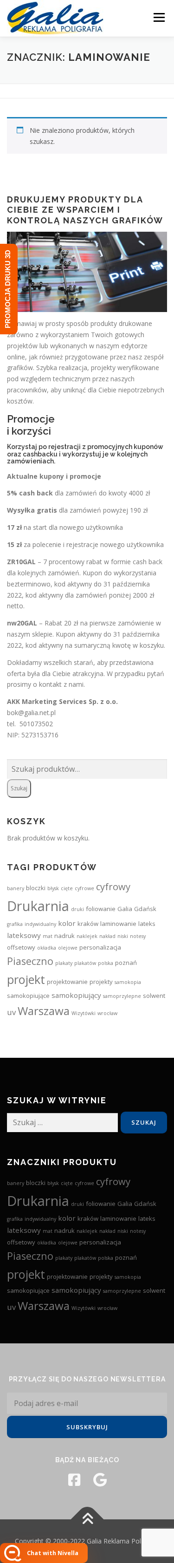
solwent (154, 995)
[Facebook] (74, 1480)
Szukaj (19, 788)
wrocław (107, 1013)
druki (77, 909)
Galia (124, 909)
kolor (67, 923)
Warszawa (44, 1010)
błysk (53, 888)
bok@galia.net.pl (31, 712)
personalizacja (100, 947)
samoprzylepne (122, 996)
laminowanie (118, 923)
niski (122, 936)
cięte (67, 888)
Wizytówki (83, 1013)
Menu (159, 17)
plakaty (63, 963)
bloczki (35, 888)
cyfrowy (113, 886)
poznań (126, 962)
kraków (87, 923)
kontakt (50, 684)
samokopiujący (76, 995)
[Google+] (100, 1480)
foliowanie (101, 909)
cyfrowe (84, 888)
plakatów (85, 963)
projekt (26, 979)
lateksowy (24, 935)
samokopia (128, 982)
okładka (46, 947)
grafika (15, 924)
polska (105, 963)
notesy (138, 936)
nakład (107, 936)
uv (11, 1012)
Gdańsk (145, 909)
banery (15, 888)
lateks (146, 923)
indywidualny (40, 924)
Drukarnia (38, 906)
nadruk (64, 935)
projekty (101, 981)
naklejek (87, 936)
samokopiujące (28, 995)
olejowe (67, 947)
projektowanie (67, 981)
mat (47, 936)
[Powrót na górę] (87, 1519)
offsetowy (21, 947)
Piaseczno (30, 961)
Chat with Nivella (52, 1553)
